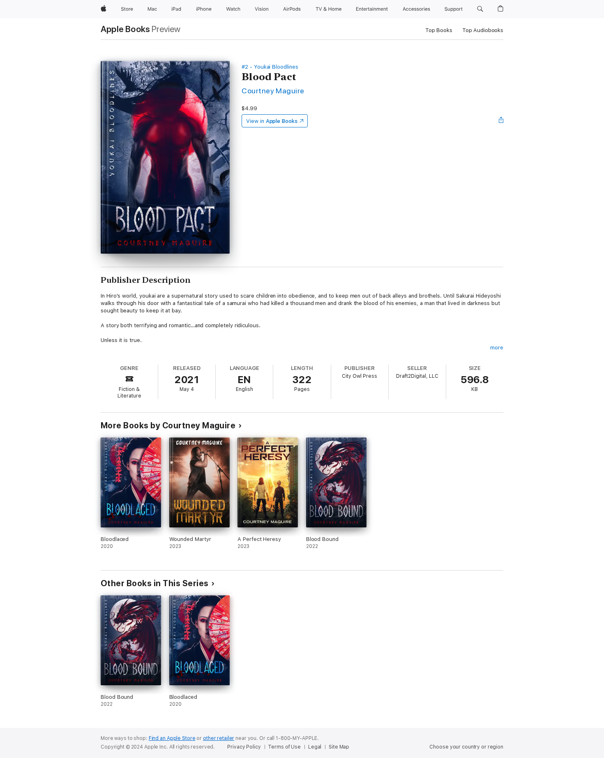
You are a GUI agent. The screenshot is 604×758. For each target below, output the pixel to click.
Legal (314, 747)
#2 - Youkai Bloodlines (270, 67)
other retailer (218, 738)
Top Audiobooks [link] (482, 30)
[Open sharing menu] (501, 121)
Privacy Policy (244, 747)
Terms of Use (284, 747)
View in (271, 121)
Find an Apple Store (172, 738)
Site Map (339, 747)
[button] (480, 9)
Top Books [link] (438, 30)
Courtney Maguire (273, 90)
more (496, 347)
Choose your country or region (466, 747)
